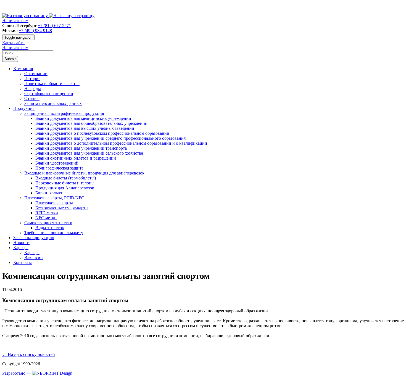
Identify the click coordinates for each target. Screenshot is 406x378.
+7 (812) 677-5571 (54, 25)
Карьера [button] (20, 247)
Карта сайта (13, 42)
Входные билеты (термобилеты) (65, 178)
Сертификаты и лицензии (48, 93)
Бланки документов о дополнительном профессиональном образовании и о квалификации (121, 143)
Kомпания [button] (23, 68)
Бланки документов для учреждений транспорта (81, 148)
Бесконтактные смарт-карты (61, 207)
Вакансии (33, 257)
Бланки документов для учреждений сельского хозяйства (89, 153)
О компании (36, 73)
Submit (10, 59)
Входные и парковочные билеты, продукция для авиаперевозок (84, 173)
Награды (32, 88)
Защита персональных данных (53, 103)
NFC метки (46, 217)
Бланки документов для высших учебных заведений (84, 128)
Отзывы (31, 98)
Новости (21, 242)
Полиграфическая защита (59, 168)
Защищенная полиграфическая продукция (64, 113)
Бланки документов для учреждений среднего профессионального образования (110, 138)
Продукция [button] (24, 108)
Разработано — (17, 373)
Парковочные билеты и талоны (64, 183)
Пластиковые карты (54, 202)
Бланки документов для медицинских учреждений (83, 118)
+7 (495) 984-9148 (35, 30)
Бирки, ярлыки (50, 193)
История (32, 78)
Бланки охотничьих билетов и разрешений (75, 158)
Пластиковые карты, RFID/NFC (54, 197)
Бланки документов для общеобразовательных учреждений (91, 123)
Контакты (22, 262)
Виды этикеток (49, 227)
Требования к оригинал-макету (53, 232)
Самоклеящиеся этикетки (48, 222)
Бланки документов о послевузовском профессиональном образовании (102, 133)
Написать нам (15, 20)
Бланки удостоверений (56, 163)
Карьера (31, 252)
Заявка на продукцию (33, 237)
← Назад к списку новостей (28, 354)
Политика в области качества (52, 83)
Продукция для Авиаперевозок (65, 188)
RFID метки (46, 212)
